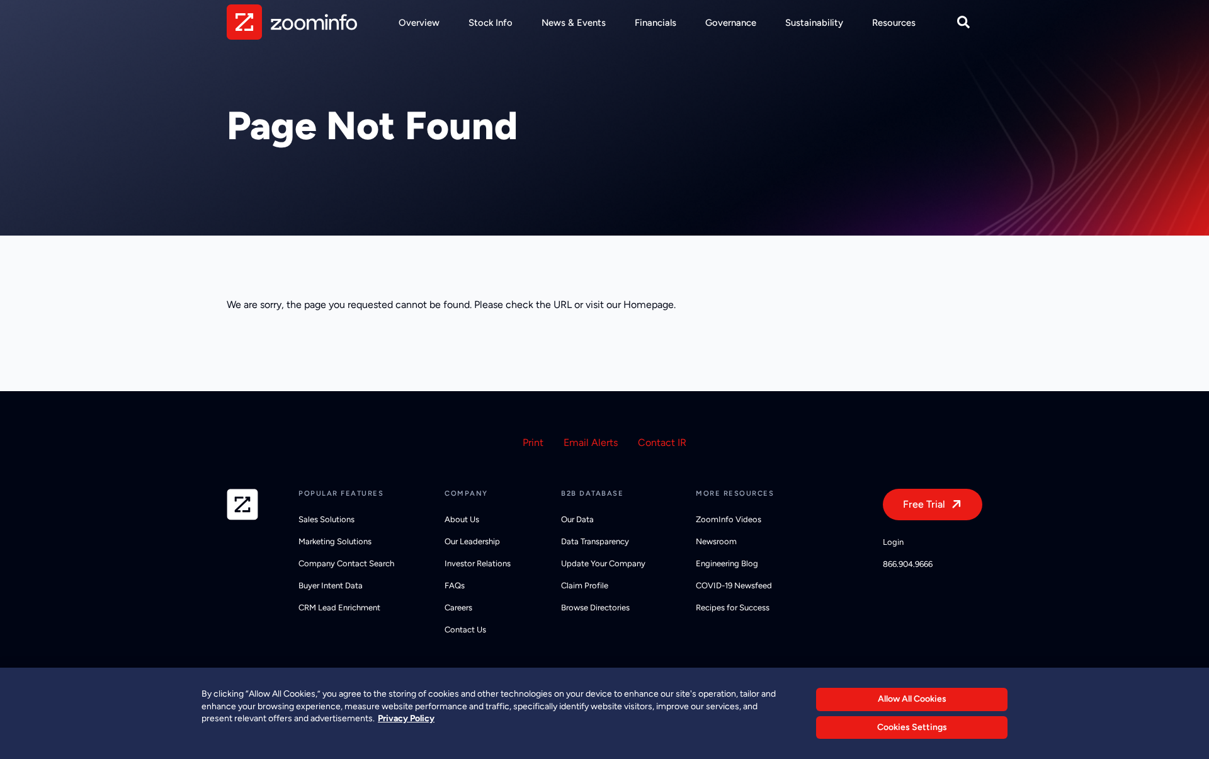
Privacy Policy (406, 718)
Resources (894, 22)
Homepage (648, 305)
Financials (655, 22)
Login (893, 542)
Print (533, 442)
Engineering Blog (727, 563)
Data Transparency (595, 541)
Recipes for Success (732, 607)
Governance (730, 22)
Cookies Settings (912, 727)
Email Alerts (591, 442)
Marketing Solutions (335, 541)
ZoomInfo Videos (728, 519)
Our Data (577, 519)
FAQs (455, 585)
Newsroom (716, 541)
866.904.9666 (908, 564)
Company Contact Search (346, 563)
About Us (462, 519)
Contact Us (465, 629)
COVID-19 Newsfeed (734, 585)
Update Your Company (603, 563)
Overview (419, 22)
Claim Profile (584, 585)
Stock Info (490, 22)
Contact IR (662, 442)
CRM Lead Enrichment (339, 607)
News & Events (574, 22)
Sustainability (814, 22)
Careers (458, 607)
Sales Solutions (326, 519)
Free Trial (924, 504)
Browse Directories (595, 607)
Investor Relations (478, 563)
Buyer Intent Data (330, 585)
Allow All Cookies (912, 698)
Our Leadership (472, 541)
